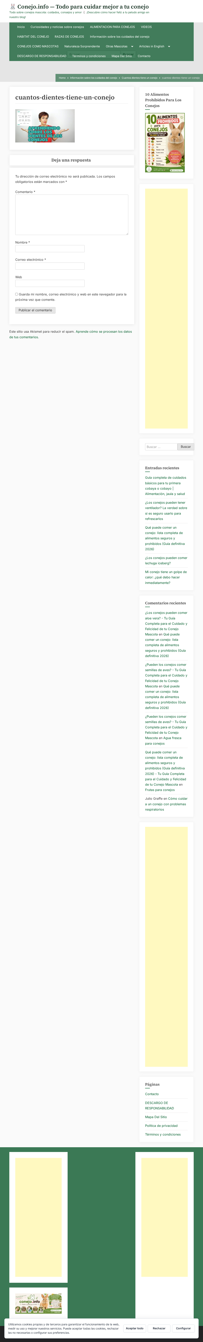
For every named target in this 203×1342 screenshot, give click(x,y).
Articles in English (151, 46)
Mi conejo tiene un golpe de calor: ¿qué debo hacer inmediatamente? (166, 577)
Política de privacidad (161, 1126)
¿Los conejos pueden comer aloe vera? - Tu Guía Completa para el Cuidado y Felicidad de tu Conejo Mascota (166, 623)
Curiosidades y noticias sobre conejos (57, 27)
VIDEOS (146, 27)
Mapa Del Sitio (122, 56)
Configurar (183, 1328)
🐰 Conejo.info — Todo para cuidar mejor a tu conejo (79, 6)
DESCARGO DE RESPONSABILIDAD (41, 56)
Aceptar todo (135, 1328)
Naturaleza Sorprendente (82, 46)
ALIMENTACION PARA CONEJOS (112, 27)
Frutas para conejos (160, 790)
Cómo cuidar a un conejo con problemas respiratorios (166, 804)
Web (18, 277)
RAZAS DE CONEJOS (69, 36)
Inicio (21, 27)
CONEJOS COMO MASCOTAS (38, 46)
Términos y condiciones (89, 56)
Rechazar (159, 1328)
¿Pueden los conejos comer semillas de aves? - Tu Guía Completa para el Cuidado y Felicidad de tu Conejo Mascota (166, 675)
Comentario (25, 192)
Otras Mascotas (116, 46)
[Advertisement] (166, 309)
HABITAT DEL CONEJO (33, 36)
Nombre (22, 242)
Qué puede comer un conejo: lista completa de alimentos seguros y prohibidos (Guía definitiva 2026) (165, 538)
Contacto (144, 56)
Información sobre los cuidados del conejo (119, 36)
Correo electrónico (30, 260)
